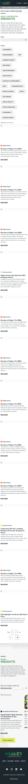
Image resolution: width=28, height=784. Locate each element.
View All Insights (8, 740)
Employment (6, 65)
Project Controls (8, 91)
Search (2, 37)
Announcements (8, 55)
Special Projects (8, 102)
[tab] (19, 3)
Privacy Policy (14, 779)
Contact (23, 761)
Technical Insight (8, 117)
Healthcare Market (8, 70)
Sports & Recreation (9, 107)
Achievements (7, 49)
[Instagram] (12, 769)
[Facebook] (7, 769)
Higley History (7, 76)
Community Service (8, 60)
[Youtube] (21, 769)
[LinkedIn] (16, 769)
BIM (20, 55)
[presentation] (6, 3)
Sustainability (7, 112)
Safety (22, 91)
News (4, 86)
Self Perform (7, 96)
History (17, 761)
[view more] (26, 688)
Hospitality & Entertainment (11, 81)
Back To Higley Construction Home (11, 11)
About (4, 761)
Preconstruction (17, 86)
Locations (10, 761)
